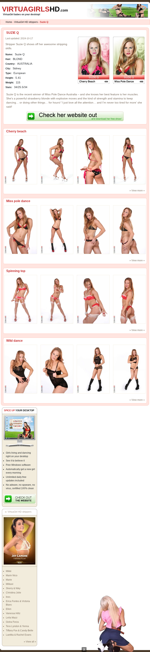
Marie (9, 579)
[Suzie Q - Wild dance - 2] (93, 368)
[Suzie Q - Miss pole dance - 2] (93, 229)
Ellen (8, 609)
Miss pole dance (18, 201)
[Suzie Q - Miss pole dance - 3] (129, 229)
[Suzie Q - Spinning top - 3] (129, 299)
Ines (8, 597)
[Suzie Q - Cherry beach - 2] (93, 159)
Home (9, 22)
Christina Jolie (13, 592)
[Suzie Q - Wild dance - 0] (20, 368)
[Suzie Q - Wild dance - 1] (57, 368)
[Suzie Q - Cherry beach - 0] (20, 159)
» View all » (30, 641)
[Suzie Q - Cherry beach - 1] (57, 159)
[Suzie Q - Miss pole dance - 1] (57, 229)
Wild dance (14, 340)
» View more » (137, 190)
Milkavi (9, 584)
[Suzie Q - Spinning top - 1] (57, 299)
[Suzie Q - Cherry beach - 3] (129, 159)
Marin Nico (11, 575)
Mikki (8, 571)
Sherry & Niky (13, 588)
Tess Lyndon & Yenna (17, 626)
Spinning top (15, 271)
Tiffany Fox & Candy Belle (19, 630)
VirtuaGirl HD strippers (26, 22)
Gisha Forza (12, 622)
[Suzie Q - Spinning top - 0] (20, 299)
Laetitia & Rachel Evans (18, 634)
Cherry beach (16, 131)
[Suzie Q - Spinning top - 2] (93, 299)
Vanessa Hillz (13, 613)
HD (35, 9)
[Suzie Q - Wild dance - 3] (129, 368)
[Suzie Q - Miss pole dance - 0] (20, 229)
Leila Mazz (11, 617)
